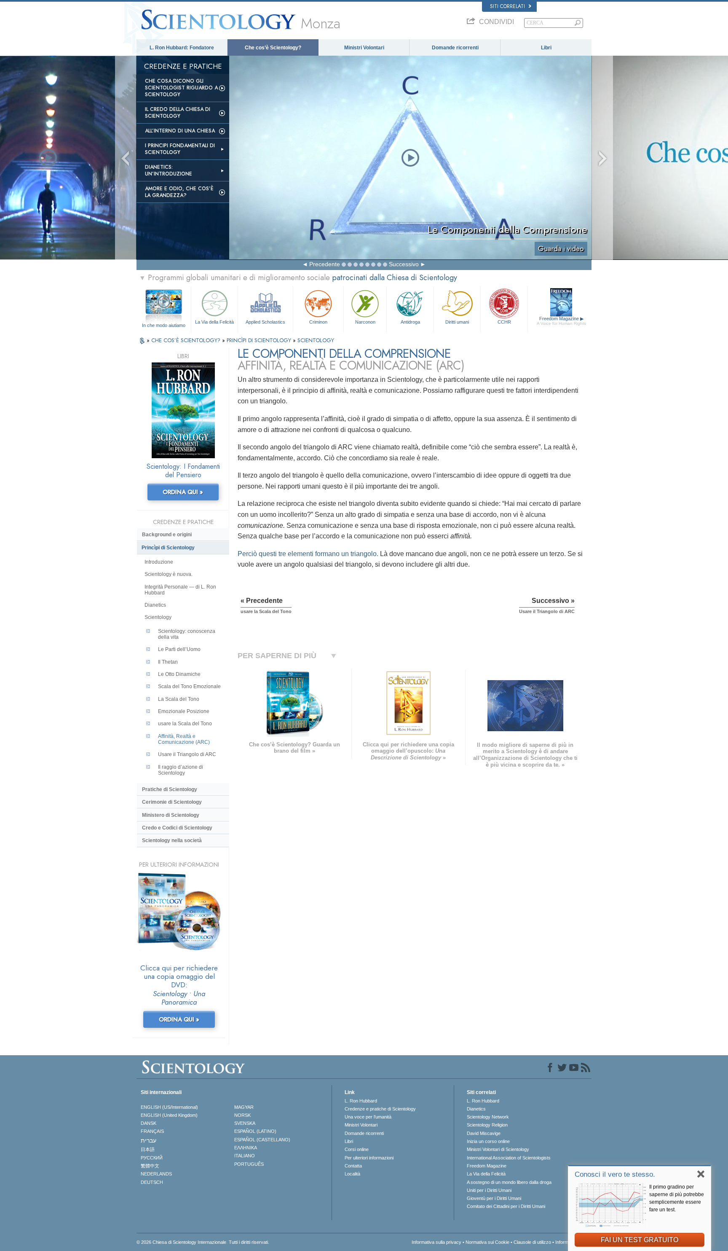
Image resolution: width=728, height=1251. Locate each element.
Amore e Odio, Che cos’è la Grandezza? (179, 192)
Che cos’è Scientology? (273, 48)
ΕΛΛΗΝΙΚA (245, 1147)
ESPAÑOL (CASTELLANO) (262, 1139)
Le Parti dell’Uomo (179, 649)
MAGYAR (244, 1107)
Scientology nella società (172, 840)
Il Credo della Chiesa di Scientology (177, 112)
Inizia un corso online (488, 1141)
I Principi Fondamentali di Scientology (180, 149)
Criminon (318, 321)
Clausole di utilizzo (532, 1242)
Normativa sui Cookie (487, 1242)
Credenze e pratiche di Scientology (380, 1108)
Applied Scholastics (265, 321)
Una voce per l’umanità (368, 1116)
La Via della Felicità (214, 321)
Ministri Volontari (364, 48)
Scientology (158, 617)
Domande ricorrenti (455, 48)
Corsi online (357, 1149)
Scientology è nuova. (169, 574)
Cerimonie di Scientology (172, 802)
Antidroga (410, 321)
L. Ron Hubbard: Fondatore (182, 48)
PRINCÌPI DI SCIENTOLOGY (260, 340)
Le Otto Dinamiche (179, 674)
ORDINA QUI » (183, 492)
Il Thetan (168, 662)
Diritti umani (457, 321)
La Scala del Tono (178, 699)
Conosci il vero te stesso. (615, 1174)
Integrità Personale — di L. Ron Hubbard (180, 590)
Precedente (324, 264)
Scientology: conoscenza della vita (186, 634)
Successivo (404, 264)
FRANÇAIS (152, 1131)
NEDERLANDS (156, 1173)
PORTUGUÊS (249, 1164)
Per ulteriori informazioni (369, 1157)
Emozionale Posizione (183, 711)
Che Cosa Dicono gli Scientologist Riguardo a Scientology (181, 87)
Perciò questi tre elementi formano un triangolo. (308, 553)
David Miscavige (483, 1133)
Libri (546, 48)
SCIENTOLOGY (315, 340)
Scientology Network (488, 1116)
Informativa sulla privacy (436, 1242)
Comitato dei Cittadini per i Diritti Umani (506, 1206)
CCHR (504, 321)
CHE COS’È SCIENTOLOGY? (186, 340)
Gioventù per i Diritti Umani (494, 1198)
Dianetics (155, 605)
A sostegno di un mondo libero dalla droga (509, 1182)
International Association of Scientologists (509, 1157)
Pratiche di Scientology (169, 789)
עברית (148, 1140)
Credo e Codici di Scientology (177, 828)
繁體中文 (150, 1165)
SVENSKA (244, 1123)
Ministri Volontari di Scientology (498, 1149)
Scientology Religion (487, 1124)
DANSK (148, 1123)
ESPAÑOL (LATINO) (255, 1131)
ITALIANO (244, 1155)
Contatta (353, 1165)
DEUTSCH (152, 1182)
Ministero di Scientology (170, 815)
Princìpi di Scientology (168, 548)
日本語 (148, 1149)
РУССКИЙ (152, 1157)
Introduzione (159, 562)
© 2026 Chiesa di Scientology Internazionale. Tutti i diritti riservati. (202, 1242)
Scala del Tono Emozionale (189, 686)
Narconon (365, 321)
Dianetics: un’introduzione (168, 170)
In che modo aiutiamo (163, 325)
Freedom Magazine (561, 321)
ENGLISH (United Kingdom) (169, 1115)
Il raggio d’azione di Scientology (180, 770)
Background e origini (167, 535)
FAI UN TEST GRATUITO (639, 1239)
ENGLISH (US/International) (169, 1107)
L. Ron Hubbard (361, 1100)
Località (352, 1173)
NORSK (242, 1115)
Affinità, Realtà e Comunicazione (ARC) (184, 739)
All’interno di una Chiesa (180, 131)
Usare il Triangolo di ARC (187, 754)
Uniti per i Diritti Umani (489, 1190)
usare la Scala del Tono (185, 724)
